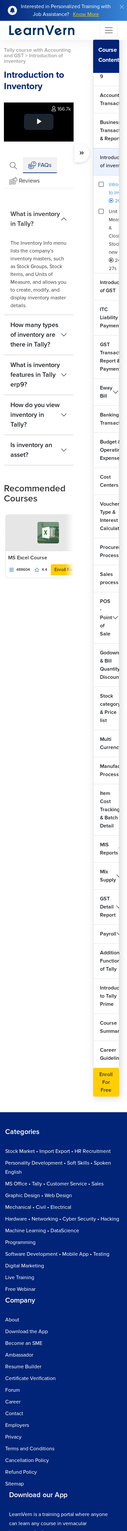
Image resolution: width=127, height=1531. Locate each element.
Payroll (108, 934)
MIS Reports (109, 848)
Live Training (19, 1277)
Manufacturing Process (110, 770)
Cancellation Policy (27, 1460)
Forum (12, 1390)
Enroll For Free (69, 569)
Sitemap (14, 1484)
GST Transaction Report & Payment (110, 356)
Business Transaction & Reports (110, 130)
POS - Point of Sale (106, 617)
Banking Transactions (110, 419)
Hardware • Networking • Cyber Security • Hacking (62, 1219)
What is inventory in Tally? (35, 219)
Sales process (109, 578)
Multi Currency (110, 743)
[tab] (13, 165)
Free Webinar (20, 1289)
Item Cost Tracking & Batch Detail (110, 809)
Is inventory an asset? (31, 450)
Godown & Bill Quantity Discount (110, 664)
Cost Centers (109, 481)
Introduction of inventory (110, 161)
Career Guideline (110, 1054)
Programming (20, 1242)
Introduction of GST (110, 286)
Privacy (13, 1437)
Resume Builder (23, 1366)
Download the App (26, 1331)
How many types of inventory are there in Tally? (34, 335)
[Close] (122, 7)
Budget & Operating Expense (110, 450)
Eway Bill (106, 392)
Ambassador (19, 1355)
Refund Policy (21, 1472)
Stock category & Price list (110, 708)
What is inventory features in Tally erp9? (35, 375)
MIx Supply (108, 875)
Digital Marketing (24, 1266)
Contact (14, 1413)
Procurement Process (110, 551)
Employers (17, 1425)
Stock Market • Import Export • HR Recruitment (58, 1151)
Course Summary (110, 1027)
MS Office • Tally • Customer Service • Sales (54, 1184)
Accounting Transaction (110, 99)
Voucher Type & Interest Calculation (110, 516)
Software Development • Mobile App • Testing (57, 1254)
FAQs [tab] (43, 165)
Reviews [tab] (29, 180)
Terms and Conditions (29, 1448)
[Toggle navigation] (109, 30)
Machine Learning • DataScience (42, 1230)
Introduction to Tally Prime (110, 996)
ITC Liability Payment (110, 317)
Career (13, 1402)
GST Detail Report (108, 906)
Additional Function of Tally (110, 961)
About (12, 1320)
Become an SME (23, 1343)
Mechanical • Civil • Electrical (38, 1207)
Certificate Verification (30, 1378)
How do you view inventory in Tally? (35, 415)
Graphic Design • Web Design (38, 1195)
